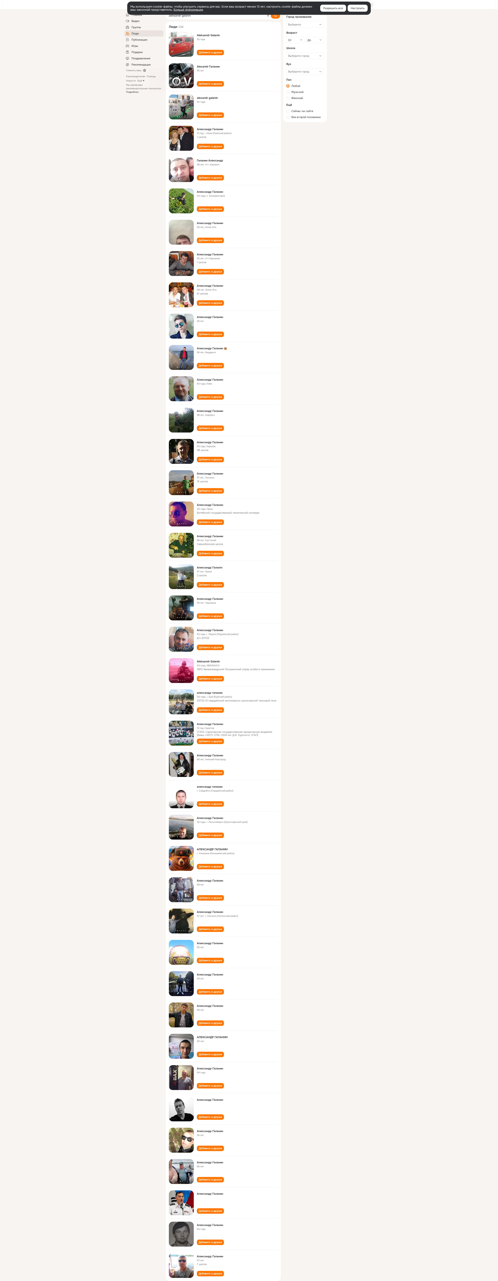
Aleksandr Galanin (208, 35)
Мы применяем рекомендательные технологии (143, 88)
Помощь (151, 76)
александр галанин (210, 692)
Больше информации (188, 10)
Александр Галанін (209, 567)
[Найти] (275, 15)
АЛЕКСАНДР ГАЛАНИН (212, 849)
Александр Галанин (210, 129)
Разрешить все (333, 8)
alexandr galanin (207, 98)
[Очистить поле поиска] (268, 15)
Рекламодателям (135, 76)
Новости (131, 80)
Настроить (358, 8)
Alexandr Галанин (208, 66)
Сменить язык (133, 70)
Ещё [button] (139, 80)
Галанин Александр (210, 160)
